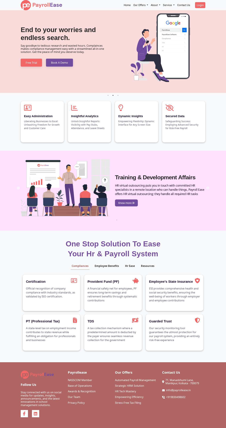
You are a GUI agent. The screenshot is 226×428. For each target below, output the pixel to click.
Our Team (74, 397)
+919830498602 (175, 397)
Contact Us (183, 5)
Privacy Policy (76, 402)
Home (127, 5)
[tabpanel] (113, 51)
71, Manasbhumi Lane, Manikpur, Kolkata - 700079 (182, 382)
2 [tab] (113, 95)
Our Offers (139, 5)
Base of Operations (80, 385)
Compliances (80, 266)
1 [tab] (108, 95)
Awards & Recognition (82, 391)
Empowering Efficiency (129, 397)
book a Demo (59, 62)
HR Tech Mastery (125, 391)
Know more (125, 203)
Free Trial (31, 62)
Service (168, 5)
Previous (18, 188)
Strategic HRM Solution (129, 385)
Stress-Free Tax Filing (128, 402)
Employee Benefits (107, 266)
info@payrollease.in (178, 390)
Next (207, 188)
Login (200, 5)
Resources (147, 266)
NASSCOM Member (80, 380)
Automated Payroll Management (135, 380)
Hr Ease (130, 266)
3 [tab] (118, 95)
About (154, 5)
